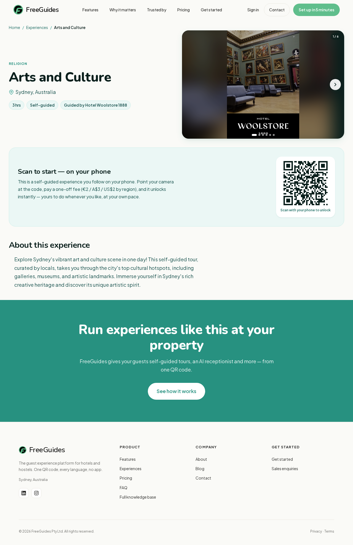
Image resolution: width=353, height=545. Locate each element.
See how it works (176, 391)
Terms (329, 531)
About (201, 459)
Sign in (253, 9)
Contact (277, 9)
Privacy (316, 531)
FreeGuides (42, 9)
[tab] (254, 135)
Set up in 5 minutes (316, 9)
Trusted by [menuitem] (156, 9)
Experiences (37, 27)
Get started (282, 459)
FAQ (123, 487)
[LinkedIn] (24, 493)
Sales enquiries (285, 468)
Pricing (126, 477)
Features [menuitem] (90, 9)
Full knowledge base (138, 496)
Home (14, 27)
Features (128, 459)
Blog (200, 468)
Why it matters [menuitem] (122, 9)
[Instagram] (36, 493)
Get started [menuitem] (211, 9)
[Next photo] (335, 84)
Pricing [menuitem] (183, 9)
